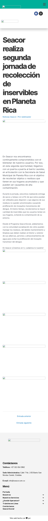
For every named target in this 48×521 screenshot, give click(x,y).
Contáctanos (8, 506)
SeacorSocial (8, 509)
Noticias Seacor (9, 117)
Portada (6, 492)
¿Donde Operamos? (11, 501)
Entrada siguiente (24, 423)
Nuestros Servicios (11, 498)
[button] (36, 4)
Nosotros (7, 495)
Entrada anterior (24, 416)
